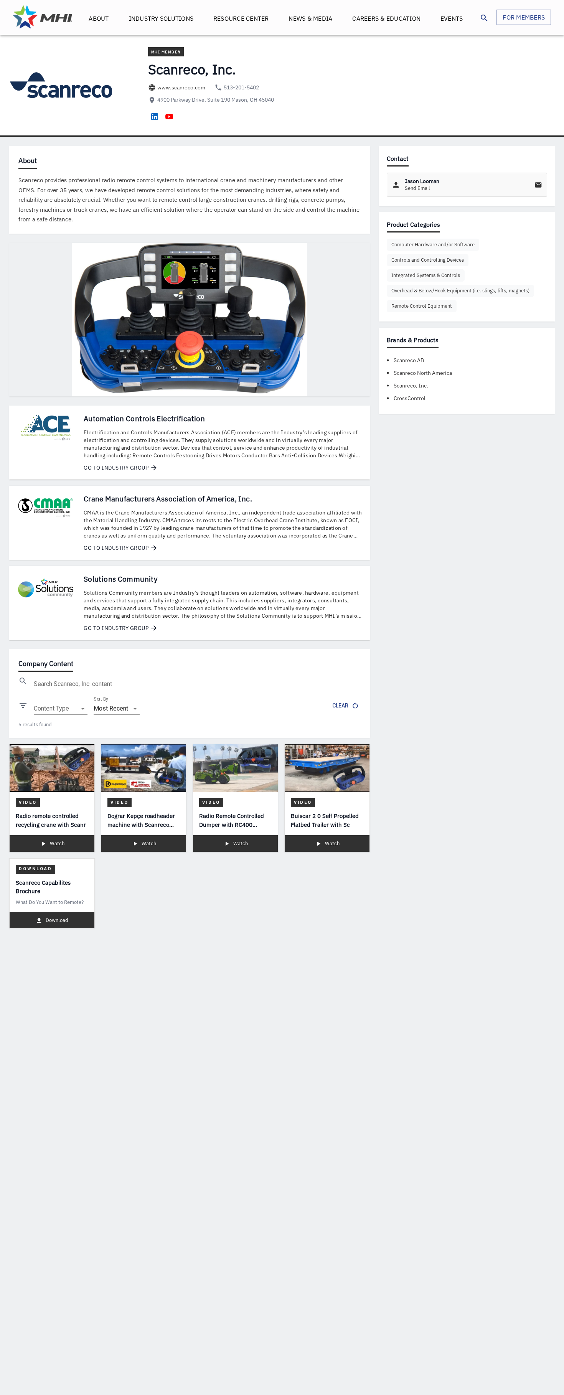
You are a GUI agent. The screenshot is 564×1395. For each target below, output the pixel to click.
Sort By (101, 699)
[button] (433, 245)
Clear (340, 705)
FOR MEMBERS (524, 17)
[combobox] (60, 708)
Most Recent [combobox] (111, 708)
